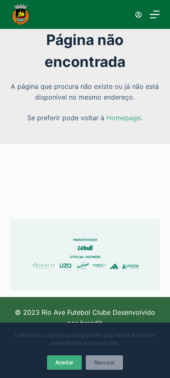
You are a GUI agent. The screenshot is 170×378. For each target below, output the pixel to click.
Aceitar (64, 362)
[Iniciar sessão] (138, 15)
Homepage (123, 118)
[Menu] (155, 14)
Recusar (104, 362)
